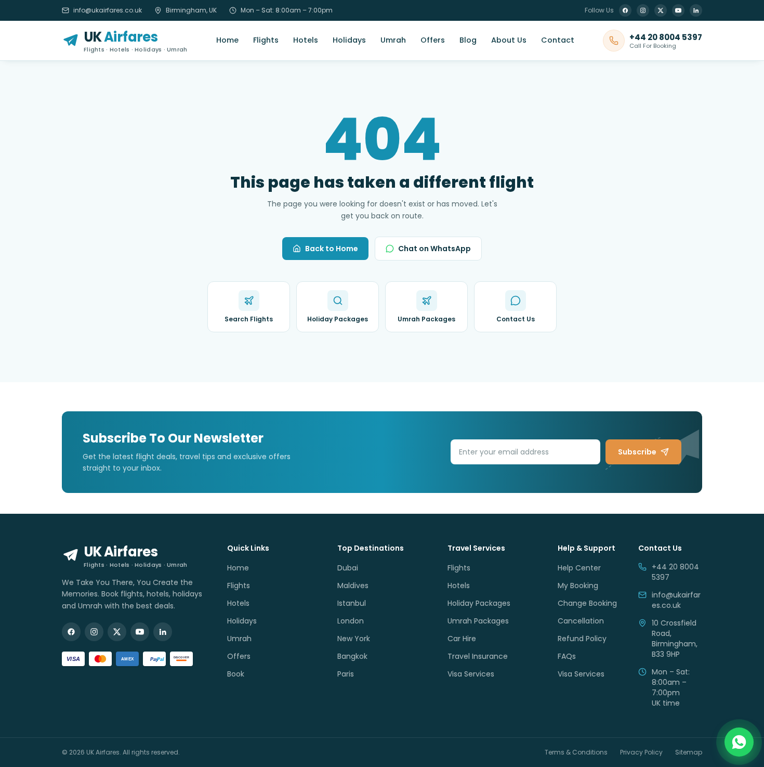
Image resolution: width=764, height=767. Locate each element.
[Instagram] (643, 10)
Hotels (305, 40)
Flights (266, 40)
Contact (557, 40)
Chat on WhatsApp (434, 248)
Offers (432, 40)
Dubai (347, 568)
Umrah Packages (478, 621)
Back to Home (331, 248)
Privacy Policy (641, 752)
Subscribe (637, 452)
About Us (508, 40)
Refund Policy (582, 638)
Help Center (579, 568)
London (350, 621)
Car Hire (461, 638)
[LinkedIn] (696, 10)
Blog (468, 40)
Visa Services (470, 674)
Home (227, 40)
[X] (660, 10)
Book (235, 674)
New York (353, 638)
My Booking (578, 585)
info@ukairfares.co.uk (107, 10)
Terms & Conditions (576, 752)
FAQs (567, 656)
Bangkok (352, 656)
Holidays (349, 40)
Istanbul (351, 603)
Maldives (352, 585)
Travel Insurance (477, 656)
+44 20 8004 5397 (675, 572)
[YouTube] (678, 10)
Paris (345, 674)
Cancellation (581, 621)
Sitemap (688, 752)
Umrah (393, 40)
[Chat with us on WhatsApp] (739, 742)
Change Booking (587, 603)
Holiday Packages (478, 603)
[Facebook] (625, 10)
